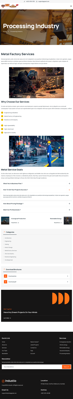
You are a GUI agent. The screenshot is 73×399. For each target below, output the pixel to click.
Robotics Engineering (10, 257)
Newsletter (5, 353)
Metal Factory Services (11, 250)
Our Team (4, 350)
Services (4, 348)
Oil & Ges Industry (9, 253)
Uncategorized (9, 260)
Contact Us (33, 348)
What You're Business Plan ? (12, 183)
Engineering (8, 241)
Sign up (66, 367)
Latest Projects (35, 345)
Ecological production (65, 342)
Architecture (8, 238)
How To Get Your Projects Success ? (15, 190)
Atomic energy (63, 345)
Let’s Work (6, 318)
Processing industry (65, 353)
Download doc (12, 276)
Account (33, 353)
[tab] (36, 183)
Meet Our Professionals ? (12, 210)
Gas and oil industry (65, 350)
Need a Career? (35, 342)
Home (3, 342)
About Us (4, 345)
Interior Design (8, 247)
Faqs (32, 350)
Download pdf (12, 282)
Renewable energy (65, 348)
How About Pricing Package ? (13, 204)
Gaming (7, 244)
